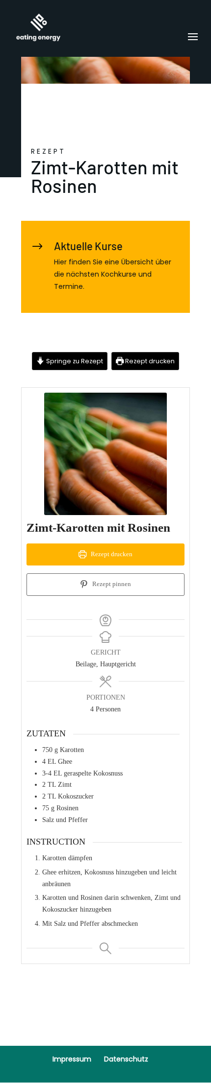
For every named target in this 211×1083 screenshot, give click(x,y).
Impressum (72, 1059)
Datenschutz (126, 1059)
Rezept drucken (149, 361)
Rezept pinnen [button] (111, 584)
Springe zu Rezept (74, 361)
